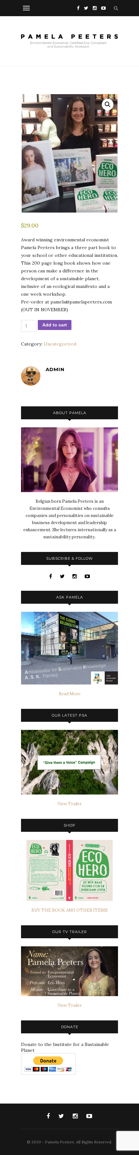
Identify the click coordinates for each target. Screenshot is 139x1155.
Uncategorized (60, 344)
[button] (107, 104)
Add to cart (54, 324)
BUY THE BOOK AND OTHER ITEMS (69, 910)
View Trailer (70, 804)
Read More (69, 694)
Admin (55, 369)
